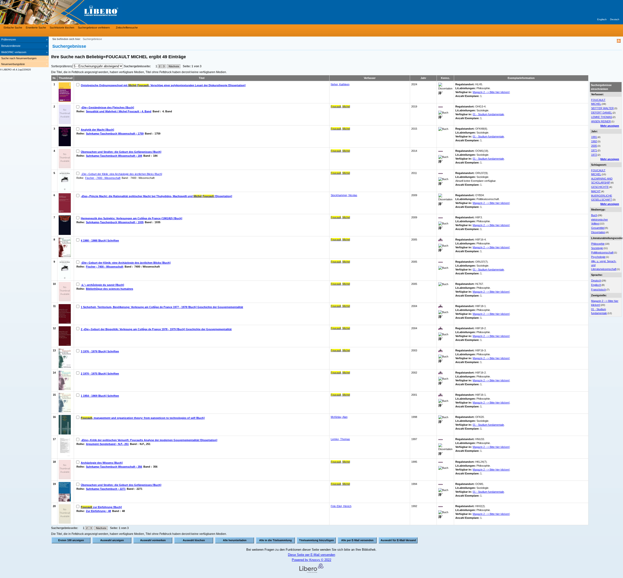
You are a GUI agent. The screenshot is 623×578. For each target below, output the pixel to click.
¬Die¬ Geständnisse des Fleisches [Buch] (107, 107)
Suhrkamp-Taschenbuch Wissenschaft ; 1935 (115, 222)
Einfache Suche (13, 27)
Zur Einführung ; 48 (98, 511)
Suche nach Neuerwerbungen (19, 58)
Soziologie (597, 248)
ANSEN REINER (601, 121)
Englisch (602, 19)
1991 (594, 136)
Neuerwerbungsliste (13, 64)
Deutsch (614, 19)
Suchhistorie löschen (62, 27)
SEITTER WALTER (602, 108)
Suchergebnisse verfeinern (94, 27)
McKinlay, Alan (339, 416)
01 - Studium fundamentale (488, 114)
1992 (594, 141)
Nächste (173, 66)
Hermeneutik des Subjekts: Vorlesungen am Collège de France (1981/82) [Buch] (131, 218)
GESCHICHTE (600, 186)
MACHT (596, 191)
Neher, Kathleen (340, 84)
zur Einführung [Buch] (101, 507)
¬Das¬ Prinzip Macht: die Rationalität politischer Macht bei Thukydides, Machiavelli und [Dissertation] (156, 196)
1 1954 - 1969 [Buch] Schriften (100, 395)
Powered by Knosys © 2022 (311, 560)
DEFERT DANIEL (601, 112)
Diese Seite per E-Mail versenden (311, 555)
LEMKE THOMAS (601, 117)
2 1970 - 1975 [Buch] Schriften (100, 373)
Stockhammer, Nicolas (344, 195)
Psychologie (598, 256)
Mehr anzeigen (609, 125)
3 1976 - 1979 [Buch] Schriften (100, 351)
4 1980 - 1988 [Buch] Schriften (100, 240)
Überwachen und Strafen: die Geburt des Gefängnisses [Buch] (121, 151)
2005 (594, 145)
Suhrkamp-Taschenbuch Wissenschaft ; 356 (114, 466)
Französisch (598, 289)
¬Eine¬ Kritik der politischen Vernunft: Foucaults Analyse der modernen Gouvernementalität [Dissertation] (149, 440)
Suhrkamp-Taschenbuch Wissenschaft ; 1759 (115, 133)
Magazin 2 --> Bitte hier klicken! (491, 92)
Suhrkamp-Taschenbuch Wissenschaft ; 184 (114, 155)
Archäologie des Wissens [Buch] (102, 462)
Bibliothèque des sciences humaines (109, 288)
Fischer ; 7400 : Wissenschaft (102, 177)
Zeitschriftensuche (127, 27)
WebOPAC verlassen (13, 52)
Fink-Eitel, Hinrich (341, 506)
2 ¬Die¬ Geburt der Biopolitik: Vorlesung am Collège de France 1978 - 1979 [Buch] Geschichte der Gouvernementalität (156, 329)
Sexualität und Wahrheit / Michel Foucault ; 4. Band (118, 111)
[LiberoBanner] (73, 12)
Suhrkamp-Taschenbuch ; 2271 (106, 488)
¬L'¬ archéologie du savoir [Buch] (102, 284)
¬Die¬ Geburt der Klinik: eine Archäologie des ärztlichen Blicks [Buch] (121, 174)
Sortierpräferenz (62, 66)
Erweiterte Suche (36, 27)
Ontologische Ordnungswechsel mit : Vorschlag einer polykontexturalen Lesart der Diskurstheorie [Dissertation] (163, 85)
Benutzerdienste (10, 45)
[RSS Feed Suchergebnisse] (619, 41)
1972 (594, 154)
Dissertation (598, 232)
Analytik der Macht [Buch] (97, 129)
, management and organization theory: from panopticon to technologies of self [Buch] (143, 417)
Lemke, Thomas (340, 439)
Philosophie (598, 243)
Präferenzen (8, 39)
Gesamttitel (598, 227)
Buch (594, 215)
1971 (594, 150)
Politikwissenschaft (602, 252)
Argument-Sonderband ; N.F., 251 (107, 444)
